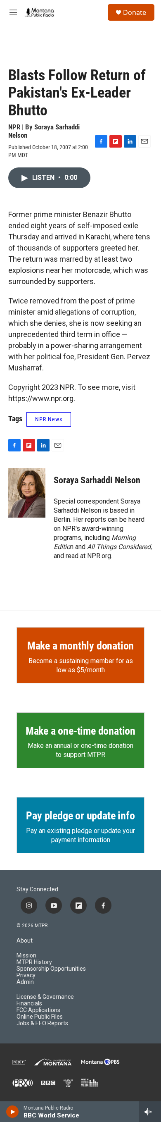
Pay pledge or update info (80, 815)
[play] (12, 1112)
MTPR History (34, 962)
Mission (26, 956)
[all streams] (150, 1111)
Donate (134, 12)
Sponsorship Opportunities (51, 969)
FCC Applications (38, 1010)
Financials (29, 1003)
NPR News (48, 419)
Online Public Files (40, 1017)
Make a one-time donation (80, 731)
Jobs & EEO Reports (42, 1023)
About (25, 941)
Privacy (26, 975)
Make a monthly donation (80, 646)
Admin (25, 982)
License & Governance (45, 997)
